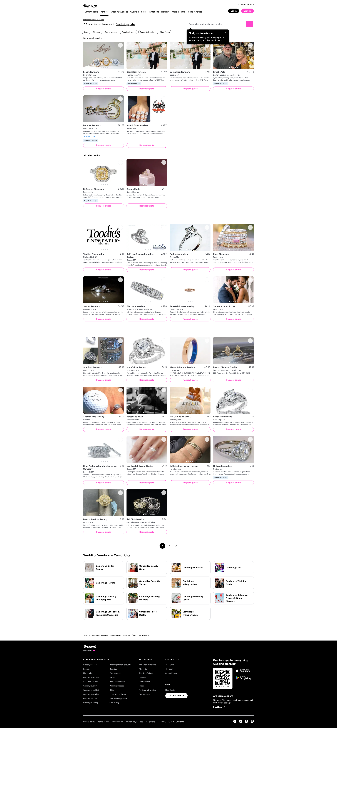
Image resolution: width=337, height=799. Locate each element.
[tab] (99, 69)
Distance (96, 34)
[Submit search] (249, 26)
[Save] (120, 47)
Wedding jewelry (129, 34)
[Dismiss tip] (226, 34)
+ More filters (164, 34)
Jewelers (104, 637)
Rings (86, 34)
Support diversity (147, 34)
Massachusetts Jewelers (96, 20)
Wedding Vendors (91, 637)
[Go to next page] (176, 547)
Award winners (111, 34)
